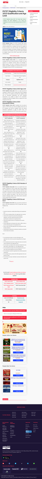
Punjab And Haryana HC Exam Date (34, 14)
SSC (11, 428)
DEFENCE (12, 433)
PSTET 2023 (12, 7)
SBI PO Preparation (5, 426)
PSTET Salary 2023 (9, 288)
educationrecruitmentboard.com (20, 84)
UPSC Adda (33, 415)
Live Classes (35, 426)
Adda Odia (14, 415)
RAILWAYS (12, 430)
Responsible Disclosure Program (7, 477)
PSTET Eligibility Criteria (9, 283)
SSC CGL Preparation (5, 436)
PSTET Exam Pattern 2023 (20, 283)
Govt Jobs (21, 1)
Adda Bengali (24, 412)
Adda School (33, 412)
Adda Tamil (14, 413)
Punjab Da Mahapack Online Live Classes (18, 272)
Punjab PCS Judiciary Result (33, 23)
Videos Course (35, 428)
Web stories (28, 437)
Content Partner (28, 435)
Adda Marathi (24, 415)
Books (34, 431)
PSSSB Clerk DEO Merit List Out (34, 20)
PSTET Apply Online (9, 281)
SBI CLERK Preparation (5, 429)
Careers (27, 431)
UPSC (11, 437)
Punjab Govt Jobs (20, 297)
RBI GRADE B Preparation (5, 440)
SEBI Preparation (6, 431)
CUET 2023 (33, 413)
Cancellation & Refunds (18, 477)
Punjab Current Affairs (20, 300)
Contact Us (27, 426)
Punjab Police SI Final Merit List (33, 17)
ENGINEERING (12, 435)
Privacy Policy (33, 477)
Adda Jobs (14, 412)
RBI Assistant (5, 438)
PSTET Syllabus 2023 (20, 281)
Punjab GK (27, 1)
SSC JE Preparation (5, 433)
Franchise (27, 433)
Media (27, 428)
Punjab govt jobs (6, 7)
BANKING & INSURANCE (12, 426)
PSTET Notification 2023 (14, 55)
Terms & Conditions (26, 477)
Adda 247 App (12, 273)
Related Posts (5, 399)
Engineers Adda (24, 413)
